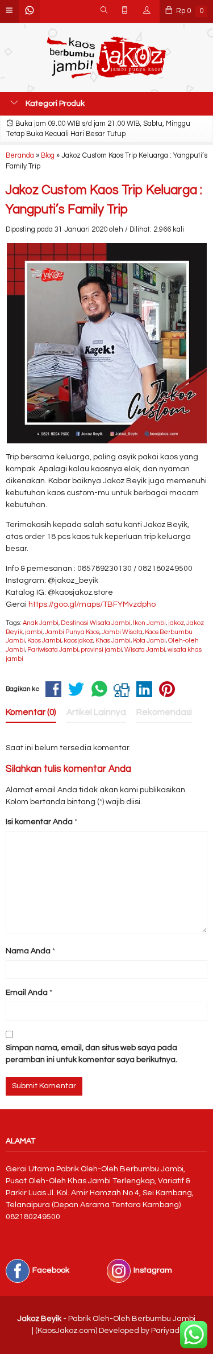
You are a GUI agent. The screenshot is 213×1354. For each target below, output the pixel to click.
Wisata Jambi (144, 650)
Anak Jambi (41, 623)
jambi (34, 632)
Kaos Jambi (44, 640)
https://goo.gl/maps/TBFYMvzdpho (92, 604)
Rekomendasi (164, 712)
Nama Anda (28, 951)
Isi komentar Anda (39, 822)
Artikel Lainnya (96, 712)
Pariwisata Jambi (52, 650)
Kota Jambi (149, 640)
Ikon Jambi (149, 623)
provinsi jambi (101, 650)
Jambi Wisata (122, 632)
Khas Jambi (113, 640)
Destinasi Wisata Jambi (96, 623)
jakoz (176, 623)
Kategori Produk (54, 104)
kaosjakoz (78, 640)
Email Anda (27, 993)
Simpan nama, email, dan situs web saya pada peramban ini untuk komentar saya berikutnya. (91, 1054)
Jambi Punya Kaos (72, 632)
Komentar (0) (31, 712)
